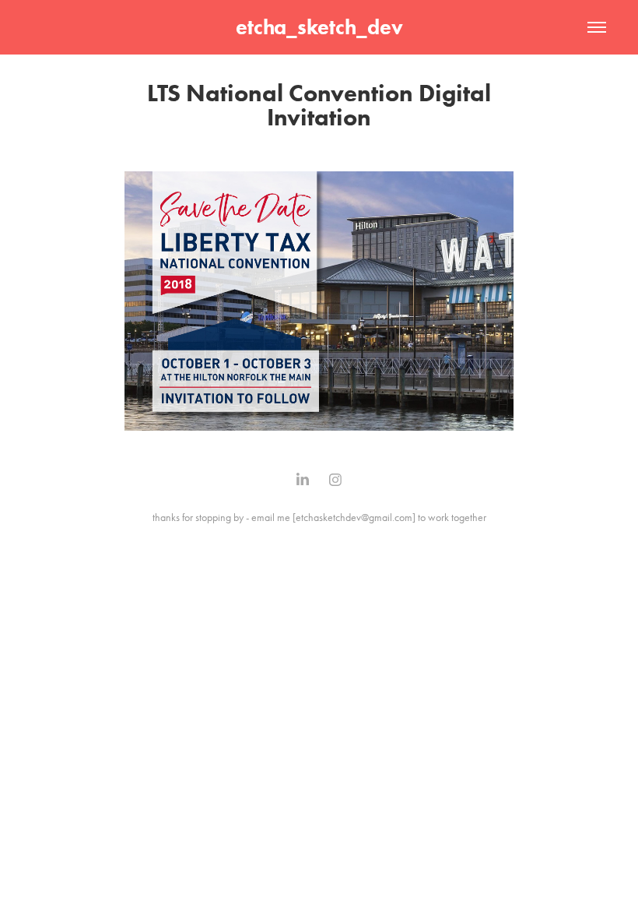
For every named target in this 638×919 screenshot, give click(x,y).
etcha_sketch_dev (319, 27)
